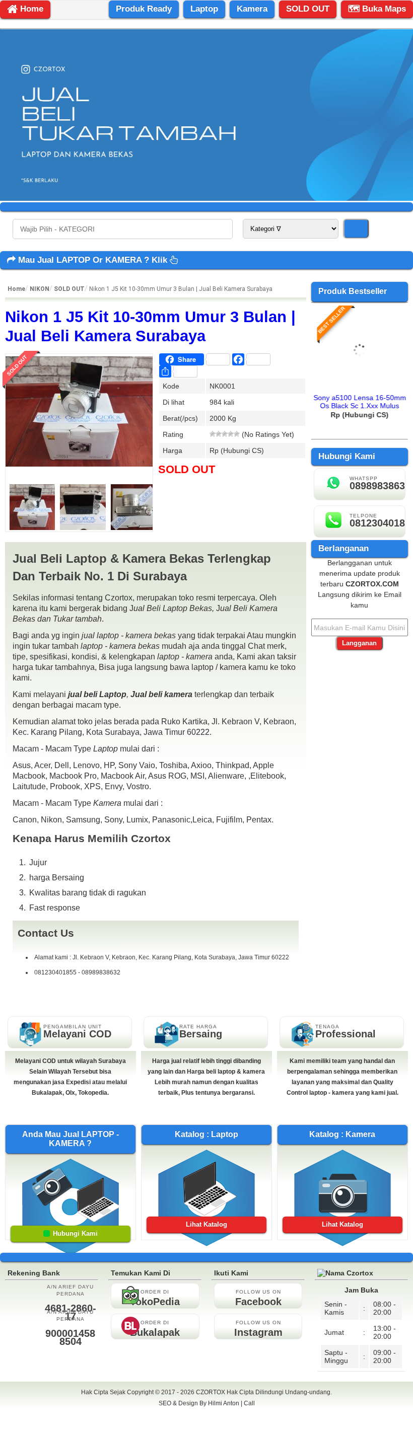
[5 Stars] (237, 434)
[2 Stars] (219, 434)
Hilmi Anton (223, 1403)
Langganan (359, 643)
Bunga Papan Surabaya (207, 1414)
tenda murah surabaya (207, 1425)
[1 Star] (213, 434)
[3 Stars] (225, 434)
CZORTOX (211, 1392)
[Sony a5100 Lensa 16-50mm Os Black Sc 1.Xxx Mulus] (359, 385)
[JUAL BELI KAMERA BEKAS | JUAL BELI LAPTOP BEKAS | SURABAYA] (206, 198)
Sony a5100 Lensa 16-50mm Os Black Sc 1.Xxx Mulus (359, 402)
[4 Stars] (231, 434)
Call (249, 1403)
